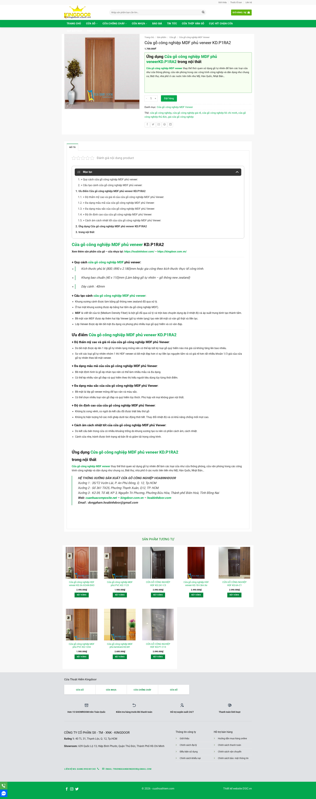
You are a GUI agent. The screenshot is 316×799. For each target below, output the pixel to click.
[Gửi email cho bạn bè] (158, 124)
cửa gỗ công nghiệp (160, 112)
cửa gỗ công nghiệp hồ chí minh (219, 112)
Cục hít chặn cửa (221, 23)
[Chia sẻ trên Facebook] (147, 124)
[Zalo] (3, 793)
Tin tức (172, 23)
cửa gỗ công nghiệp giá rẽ (187, 112)
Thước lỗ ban (236, 2)
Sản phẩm (161, 37)
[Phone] (3, 785)
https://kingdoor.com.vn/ (172, 251)
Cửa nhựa (138, 23)
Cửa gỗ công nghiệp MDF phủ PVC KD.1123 (120, 583)
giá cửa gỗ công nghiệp (181, 116)
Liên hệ (249, 2)
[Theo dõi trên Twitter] (77, 789)
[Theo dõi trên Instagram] (71, 789)
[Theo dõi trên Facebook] (66, 789)
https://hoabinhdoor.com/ (139, 251)
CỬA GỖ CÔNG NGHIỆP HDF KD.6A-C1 (234, 583)
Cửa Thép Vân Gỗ (193, 23)
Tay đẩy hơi (74, 30)
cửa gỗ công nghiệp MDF (106, 262)
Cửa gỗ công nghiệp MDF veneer (164, 68)
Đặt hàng (169, 98)
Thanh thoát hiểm (99, 30)
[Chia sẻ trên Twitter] (153, 124)
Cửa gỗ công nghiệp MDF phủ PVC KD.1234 (81, 645)
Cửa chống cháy (114, 23)
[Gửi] (203, 12)
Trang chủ (74, 23)
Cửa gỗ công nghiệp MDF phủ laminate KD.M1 (120, 645)
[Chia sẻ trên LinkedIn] (170, 124)
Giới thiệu (222, 2)
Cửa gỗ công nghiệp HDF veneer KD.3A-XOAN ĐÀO (81, 583)
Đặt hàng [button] (81, 595)
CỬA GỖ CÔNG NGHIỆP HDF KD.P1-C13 (158, 645)
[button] (241, 12)
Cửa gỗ (90, 23)
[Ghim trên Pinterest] (164, 124)
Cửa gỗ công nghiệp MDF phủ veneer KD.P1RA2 (132, 334)
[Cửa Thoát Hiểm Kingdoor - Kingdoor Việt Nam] (84, 12)
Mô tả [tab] (72, 147)
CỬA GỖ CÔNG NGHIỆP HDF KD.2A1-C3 (158, 583)
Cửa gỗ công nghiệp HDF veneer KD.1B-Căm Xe (196, 583)
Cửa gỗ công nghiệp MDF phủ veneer (107, 244)
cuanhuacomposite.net (101, 498)
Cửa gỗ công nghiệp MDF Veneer (194, 37)
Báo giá (157, 23)
